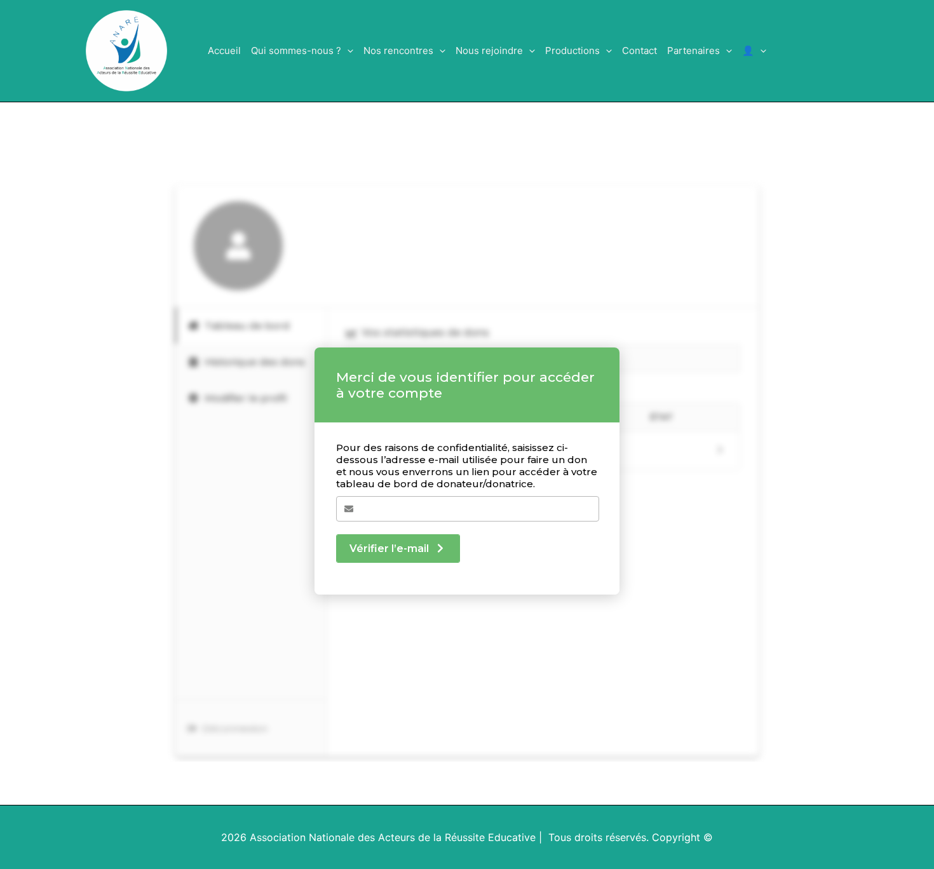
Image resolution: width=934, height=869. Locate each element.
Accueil (224, 50)
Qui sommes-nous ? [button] (296, 50)
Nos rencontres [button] (398, 50)
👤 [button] (748, 50)
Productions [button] (572, 50)
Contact (639, 50)
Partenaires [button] (693, 50)
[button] (347, 50)
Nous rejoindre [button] (489, 50)
